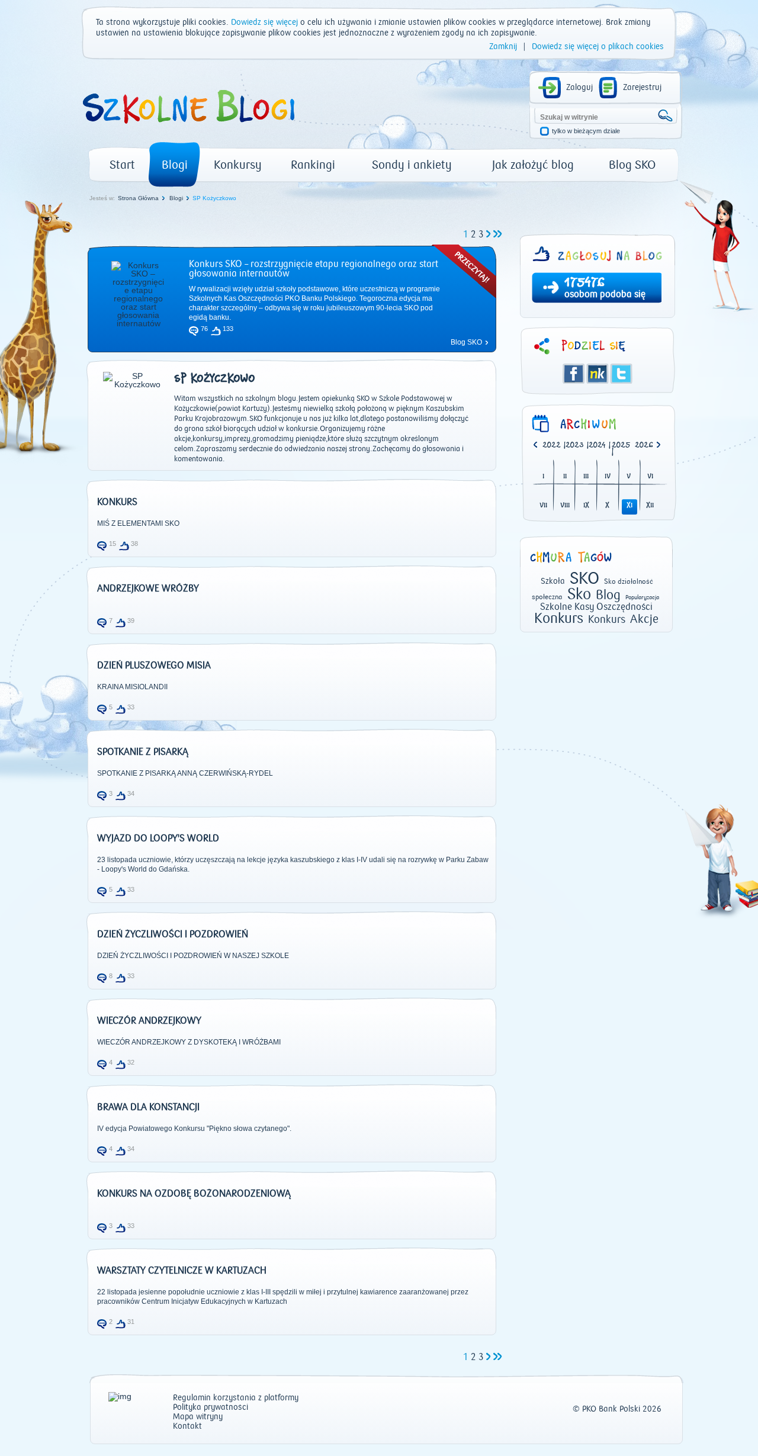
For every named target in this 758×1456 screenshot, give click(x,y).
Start (122, 165)
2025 (621, 445)
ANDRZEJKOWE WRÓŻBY (148, 588)
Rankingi (313, 165)
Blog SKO (632, 165)
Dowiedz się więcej (264, 22)
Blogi (175, 165)
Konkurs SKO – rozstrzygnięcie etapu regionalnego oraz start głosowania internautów (313, 269)
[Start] (188, 128)
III (586, 477)
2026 (644, 445)
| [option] (554, 445)
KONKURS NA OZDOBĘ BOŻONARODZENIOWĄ (194, 1193)
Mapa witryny (198, 1417)
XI (629, 506)
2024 (597, 445)
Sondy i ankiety (412, 165)
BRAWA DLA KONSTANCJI (148, 1107)
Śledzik (597, 374)
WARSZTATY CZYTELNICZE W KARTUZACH (181, 1270)
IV (608, 477)
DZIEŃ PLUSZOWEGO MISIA (154, 665)
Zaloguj (579, 87)
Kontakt (187, 1426)
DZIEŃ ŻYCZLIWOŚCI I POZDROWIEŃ (172, 934)
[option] (646, 445)
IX (586, 506)
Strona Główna (138, 198)
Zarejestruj (642, 87)
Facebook (574, 374)
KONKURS (117, 502)
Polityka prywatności (210, 1407)
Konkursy (238, 165)
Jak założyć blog (533, 165)
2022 (551, 445)
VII (543, 506)
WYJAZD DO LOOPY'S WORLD (158, 838)
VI (650, 477)
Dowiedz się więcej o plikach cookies (598, 47)
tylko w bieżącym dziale (586, 131)
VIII (565, 506)
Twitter (621, 374)
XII (650, 506)
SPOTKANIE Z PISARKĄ (142, 752)
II (565, 477)
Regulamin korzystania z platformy (235, 1398)
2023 (575, 445)
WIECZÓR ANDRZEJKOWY (149, 1020)
